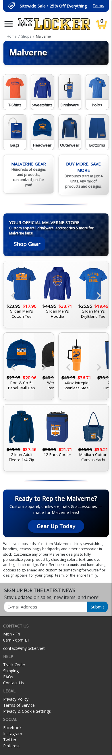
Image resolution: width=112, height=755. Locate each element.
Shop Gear (27, 243)
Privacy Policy (15, 699)
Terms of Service (19, 705)
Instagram (12, 733)
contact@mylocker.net (24, 648)
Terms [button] (98, 5)
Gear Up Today (56, 525)
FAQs (8, 676)
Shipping (11, 670)
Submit (97, 607)
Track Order (14, 664)
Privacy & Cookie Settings (27, 711)
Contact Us (13, 682)
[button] (8, 24)
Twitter (9, 739)
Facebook (12, 727)
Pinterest (11, 745)
